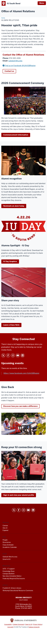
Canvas (5, 526)
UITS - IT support (9, 569)
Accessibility (8, 624)
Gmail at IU (6, 559)
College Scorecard (18, 624)
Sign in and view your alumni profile (18, 495)
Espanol (5, 530)
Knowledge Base (9, 571)
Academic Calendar (10, 547)
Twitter (3, 355)
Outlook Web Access (10, 557)
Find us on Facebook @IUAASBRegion (20, 65)
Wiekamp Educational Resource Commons (18, 591)
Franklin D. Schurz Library (12, 588)
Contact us (9, 71)
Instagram (13, 355)
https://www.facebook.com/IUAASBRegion (21, 373)
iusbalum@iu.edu (15, 61)
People (5, 540)
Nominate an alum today (13, 206)
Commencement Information (15, 135)
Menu (41, 3)
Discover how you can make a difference (20, 406)
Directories (7, 542)
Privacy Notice (37, 624)
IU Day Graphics (10, 261)
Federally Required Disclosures (14, 579)
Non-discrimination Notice (12, 576)
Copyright (10, 627)
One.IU (5, 528)
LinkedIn (22, 355)
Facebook (8, 355)
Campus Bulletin (8, 574)
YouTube (18, 355)
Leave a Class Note (11, 325)
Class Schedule (8, 545)
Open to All (28, 624)
